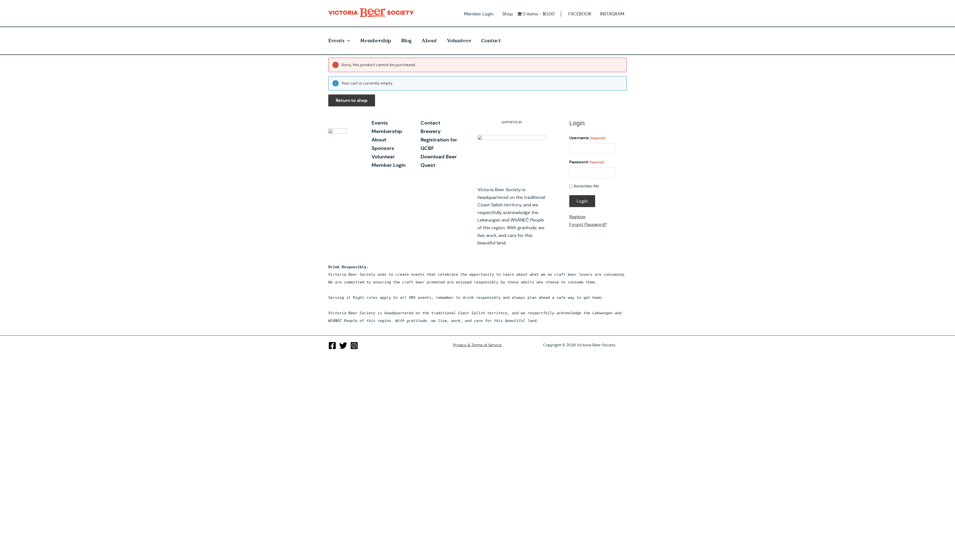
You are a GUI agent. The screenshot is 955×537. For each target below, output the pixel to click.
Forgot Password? (588, 224)
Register (577, 217)
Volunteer (459, 41)
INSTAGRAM (612, 14)
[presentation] (347, 40)
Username (587, 137)
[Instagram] (354, 346)
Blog (406, 41)
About (429, 41)
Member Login (478, 14)
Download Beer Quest (439, 160)
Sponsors (383, 148)
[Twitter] (343, 346)
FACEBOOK (579, 14)
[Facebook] (332, 346)
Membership (375, 41)
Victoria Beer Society (372, 12)
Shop (507, 14)
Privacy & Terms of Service (477, 345)
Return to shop (352, 100)
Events (336, 41)
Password (586, 162)
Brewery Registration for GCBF (439, 139)
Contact (491, 41)
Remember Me (586, 186)
